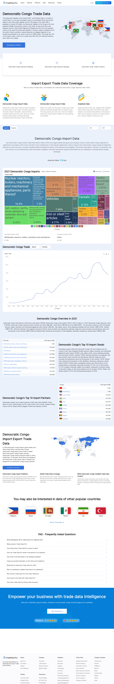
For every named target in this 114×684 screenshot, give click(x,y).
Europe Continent (81, 675)
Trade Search (43, 663)
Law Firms (60, 670)
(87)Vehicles (7, 350)
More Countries (56, 522)
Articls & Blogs (43, 678)
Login (92, 3)
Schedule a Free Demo (103, 2)
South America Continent (83, 673)
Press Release (24, 668)
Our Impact (23, 663)
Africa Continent (80, 678)
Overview (41, 661)
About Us (23, 661)
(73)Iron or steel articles (10, 364)
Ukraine (96, 663)
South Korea (97, 661)
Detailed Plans (24, 680)
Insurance (60, 673)
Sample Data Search (81, 661)
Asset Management (63, 683)
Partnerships (42, 682)
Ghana (96, 678)
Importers (60, 661)
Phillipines (97, 666)
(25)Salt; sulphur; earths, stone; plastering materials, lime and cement (23, 347)
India (95, 680)
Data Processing (80, 663)
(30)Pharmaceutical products (12, 374)
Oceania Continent (81, 680)
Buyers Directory (43, 666)
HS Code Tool (43, 680)
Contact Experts (24, 682)
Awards (22, 666)
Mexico (96, 668)
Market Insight (43, 668)
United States (98, 673)
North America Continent (83, 670)
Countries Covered (81, 666)
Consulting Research (63, 678)
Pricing (22, 674)
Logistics (60, 666)
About (22, 657)
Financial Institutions (63, 675)
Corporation (61, 668)
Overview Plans (24, 678)
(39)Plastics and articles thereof (12, 371)
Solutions (60, 657)
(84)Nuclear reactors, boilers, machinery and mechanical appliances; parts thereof (26, 237)
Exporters (60, 663)
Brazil (95, 670)
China (59, 237)
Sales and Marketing (63, 680)
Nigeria (96, 675)
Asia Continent (80, 668)
